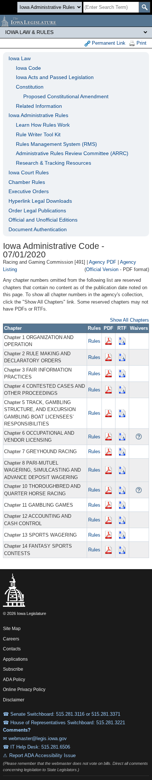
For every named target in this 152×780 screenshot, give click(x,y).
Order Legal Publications (37, 210)
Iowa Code (28, 68)
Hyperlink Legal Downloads (40, 201)
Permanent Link (107, 43)
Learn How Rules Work (43, 125)
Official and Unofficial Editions (42, 220)
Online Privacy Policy (24, 689)
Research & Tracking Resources (53, 163)
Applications (15, 659)
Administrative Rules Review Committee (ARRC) (72, 153)
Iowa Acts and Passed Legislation (55, 77)
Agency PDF (102, 262)
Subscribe (13, 669)
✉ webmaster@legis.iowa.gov (35, 738)
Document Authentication (37, 229)
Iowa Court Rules (28, 172)
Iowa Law (19, 58)
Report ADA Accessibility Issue (42, 755)
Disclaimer (13, 699)
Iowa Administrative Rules (38, 115)
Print (140, 43)
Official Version (102, 269)
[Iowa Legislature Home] (76, 21)
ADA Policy (14, 679)
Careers (11, 639)
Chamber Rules (26, 182)
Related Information (39, 106)
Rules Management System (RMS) (56, 144)
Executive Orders (28, 191)
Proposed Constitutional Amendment (65, 96)
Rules (94, 341)
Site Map (12, 628)
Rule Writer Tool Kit (38, 134)
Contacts (12, 648)
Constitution (30, 87)
